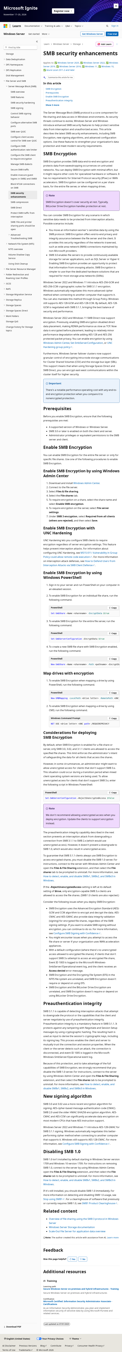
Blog (42, 1345)
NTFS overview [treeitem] (15, 249)
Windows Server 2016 (70, 66)
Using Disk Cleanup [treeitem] (18, 263)
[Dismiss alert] (116, 6)
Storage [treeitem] (10, 53)
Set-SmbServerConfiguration (87, 342)
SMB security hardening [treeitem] (23, 102)
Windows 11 (91, 66)
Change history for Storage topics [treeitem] (19, 328)
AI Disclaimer (9, 1345)
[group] (84, 664)
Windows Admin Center (56, 342)
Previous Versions (28, 1345)
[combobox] (20, 47)
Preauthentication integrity (59, 100)
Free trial (112, 34)
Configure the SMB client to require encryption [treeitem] (23, 157)
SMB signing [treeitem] (17, 108)
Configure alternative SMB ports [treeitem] (24, 124)
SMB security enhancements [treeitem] (18, 195)
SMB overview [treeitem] (18, 91)
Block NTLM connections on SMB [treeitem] (23, 186)
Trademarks (25, 1350)
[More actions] (117, 44)
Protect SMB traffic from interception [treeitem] (23, 215)
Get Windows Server (92, 34)
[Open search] (107, 26)
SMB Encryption (53, 88)
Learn (47, 44)
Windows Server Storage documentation (72, 1227)
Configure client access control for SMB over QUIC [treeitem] (24, 139)
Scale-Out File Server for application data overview (77, 1231)
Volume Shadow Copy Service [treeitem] (19, 256)
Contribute (56, 1345)
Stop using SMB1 (52, 1199)
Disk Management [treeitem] (15, 75)
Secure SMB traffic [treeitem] (20, 169)
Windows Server (61, 44)
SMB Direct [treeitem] (16, 207)
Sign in (114, 25)
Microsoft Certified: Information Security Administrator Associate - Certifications (77, 1302)
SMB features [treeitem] (17, 97)
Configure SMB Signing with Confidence (75, 933)
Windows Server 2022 (94, 62)
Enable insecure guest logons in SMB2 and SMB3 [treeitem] (24, 177)
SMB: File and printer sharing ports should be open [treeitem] (23, 226)
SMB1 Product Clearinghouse (98, 1203)
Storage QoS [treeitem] (12, 321)
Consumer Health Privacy (90, 1345)
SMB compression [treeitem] (20, 202)
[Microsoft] (5, 26)
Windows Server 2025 (68, 62)
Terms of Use (8, 1350)
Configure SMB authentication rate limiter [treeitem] (24, 148)
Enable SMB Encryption (57, 96)
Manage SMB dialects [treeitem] (21, 164)
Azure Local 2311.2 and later (60, 70)
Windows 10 (107, 66)
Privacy (68, 1345)
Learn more (113, 1237)
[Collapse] (37, 41)
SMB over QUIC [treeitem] (18, 131)
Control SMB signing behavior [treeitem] (21, 115)
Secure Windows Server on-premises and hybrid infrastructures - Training (81, 1289)
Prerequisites (52, 92)
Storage (77, 44)
